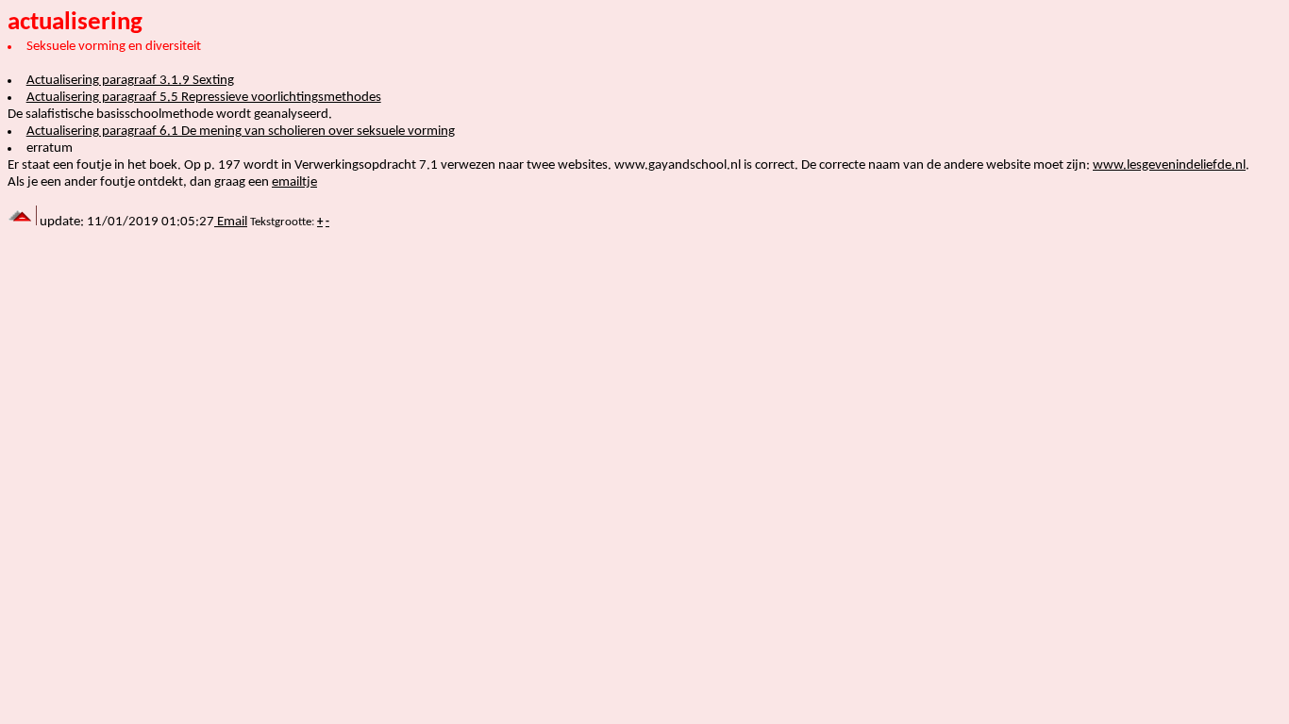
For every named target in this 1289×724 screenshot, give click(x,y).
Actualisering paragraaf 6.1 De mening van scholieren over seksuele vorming (240, 131)
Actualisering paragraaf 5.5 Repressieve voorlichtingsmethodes (203, 97)
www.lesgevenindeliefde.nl (1169, 165)
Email (230, 222)
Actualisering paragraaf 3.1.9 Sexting (130, 81)
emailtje (294, 182)
